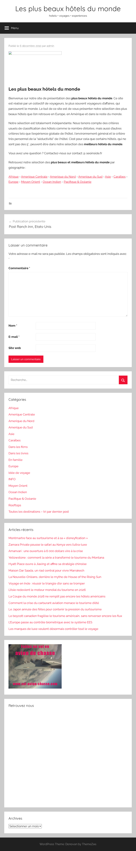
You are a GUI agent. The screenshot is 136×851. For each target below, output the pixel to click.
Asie (108, 176)
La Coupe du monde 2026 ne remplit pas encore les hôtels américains (56, 596)
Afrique (13, 176)
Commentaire (19, 268)
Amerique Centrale (34, 176)
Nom (12, 325)
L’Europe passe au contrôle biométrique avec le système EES (50, 622)
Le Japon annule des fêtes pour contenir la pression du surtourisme (55, 609)
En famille (15, 460)
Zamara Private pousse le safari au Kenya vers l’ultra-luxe (47, 544)
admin (50, 46)
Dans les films (18, 447)
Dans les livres (18, 453)
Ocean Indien (52, 182)
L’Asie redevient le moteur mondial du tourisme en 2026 (47, 590)
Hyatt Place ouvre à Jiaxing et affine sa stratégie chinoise (47, 564)
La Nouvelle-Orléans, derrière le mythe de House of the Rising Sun (54, 577)
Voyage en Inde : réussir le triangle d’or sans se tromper (46, 583)
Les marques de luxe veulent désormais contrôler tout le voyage (53, 629)
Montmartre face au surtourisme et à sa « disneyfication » (48, 538)
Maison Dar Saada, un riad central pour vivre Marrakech (46, 570)
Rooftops (14, 505)
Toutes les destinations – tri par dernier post (38, 511)
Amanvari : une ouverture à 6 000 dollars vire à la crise (45, 551)
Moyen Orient (30, 182)
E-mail (13, 337)
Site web (14, 348)
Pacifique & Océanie (77, 182)
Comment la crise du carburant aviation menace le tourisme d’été (53, 603)
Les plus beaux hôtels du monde (68, 8)
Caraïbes (120, 176)
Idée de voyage (19, 473)
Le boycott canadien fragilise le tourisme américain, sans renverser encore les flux (65, 616)
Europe (13, 182)
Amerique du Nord (63, 176)
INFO (12, 479)
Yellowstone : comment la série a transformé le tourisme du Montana (56, 557)
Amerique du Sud (90, 176)
